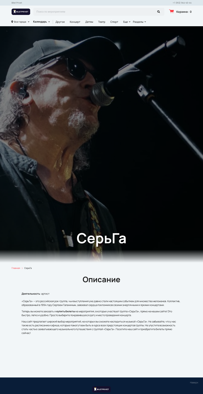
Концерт (75, 22)
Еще (125, 22)
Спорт (114, 22)
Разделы (138, 22)
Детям (89, 22)
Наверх (194, 382)
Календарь (40, 21)
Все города (20, 21)
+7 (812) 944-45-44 (182, 2)
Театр (101, 22)
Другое (60, 22)
